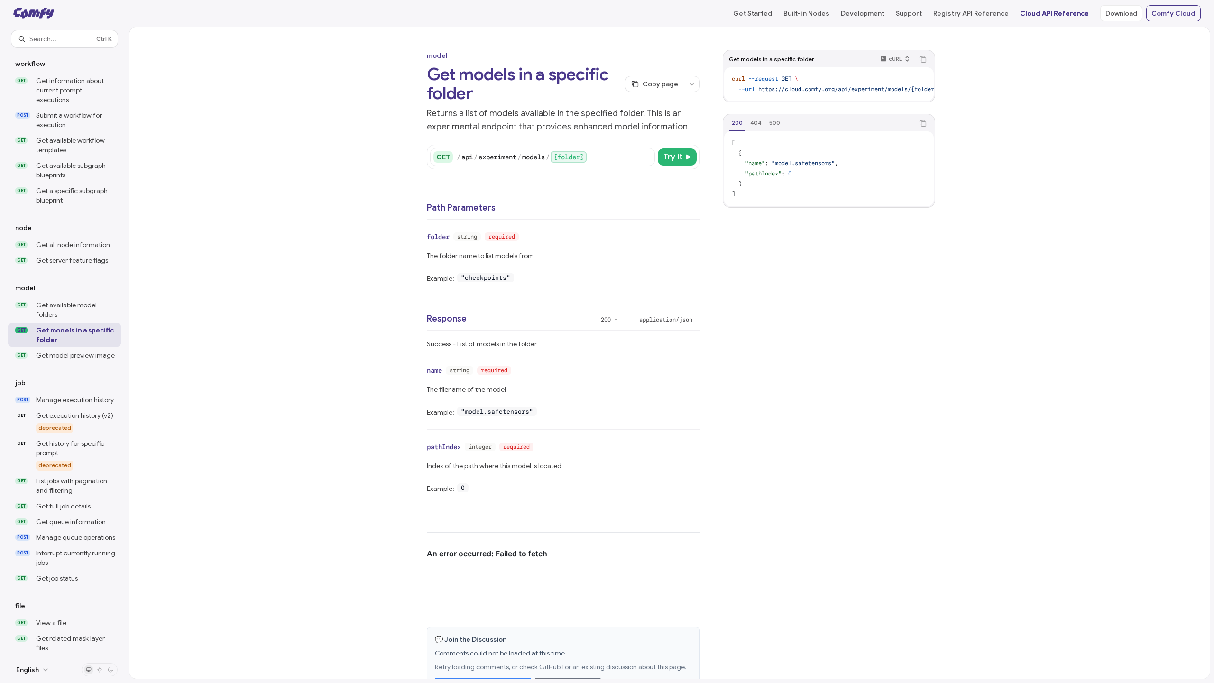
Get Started (752, 13)
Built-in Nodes (806, 13)
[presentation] (64, 351)
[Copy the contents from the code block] (923, 59)
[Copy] (646, 157)
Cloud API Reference (1054, 13)
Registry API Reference (971, 13)
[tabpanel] (829, 168)
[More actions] (692, 84)
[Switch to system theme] (88, 669)
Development (862, 13)
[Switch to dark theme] (110, 669)
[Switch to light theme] (99, 669)
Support (909, 13)
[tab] (737, 123)
